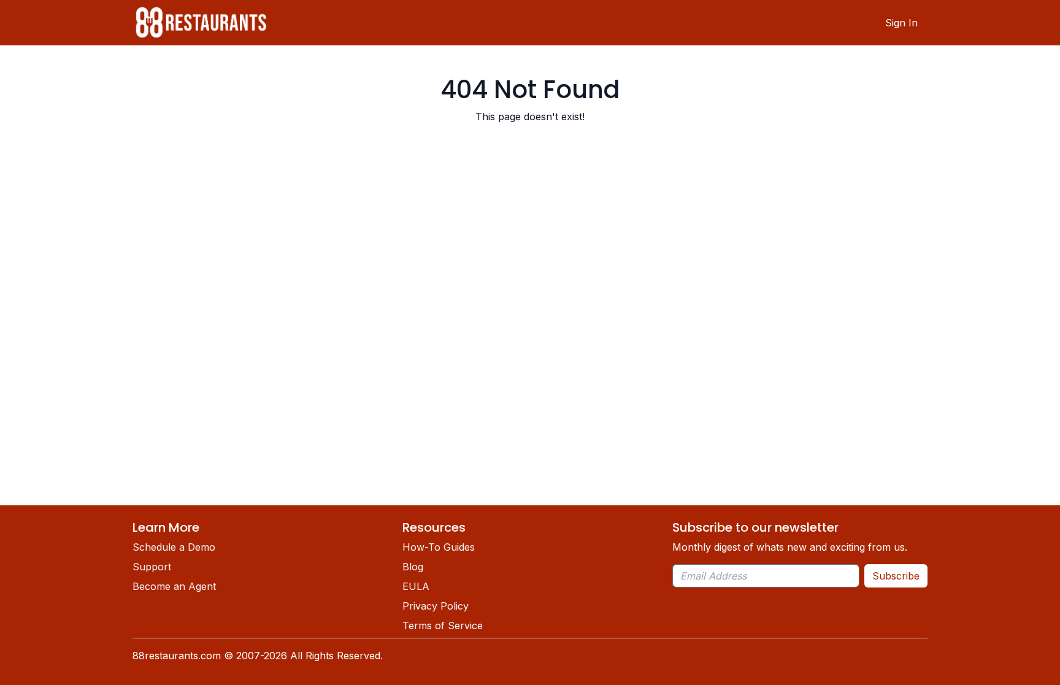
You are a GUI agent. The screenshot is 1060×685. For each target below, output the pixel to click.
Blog (412, 567)
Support (151, 567)
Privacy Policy (435, 606)
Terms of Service (442, 625)
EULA (415, 586)
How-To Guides (438, 547)
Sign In (901, 23)
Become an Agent (174, 586)
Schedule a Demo (173, 547)
